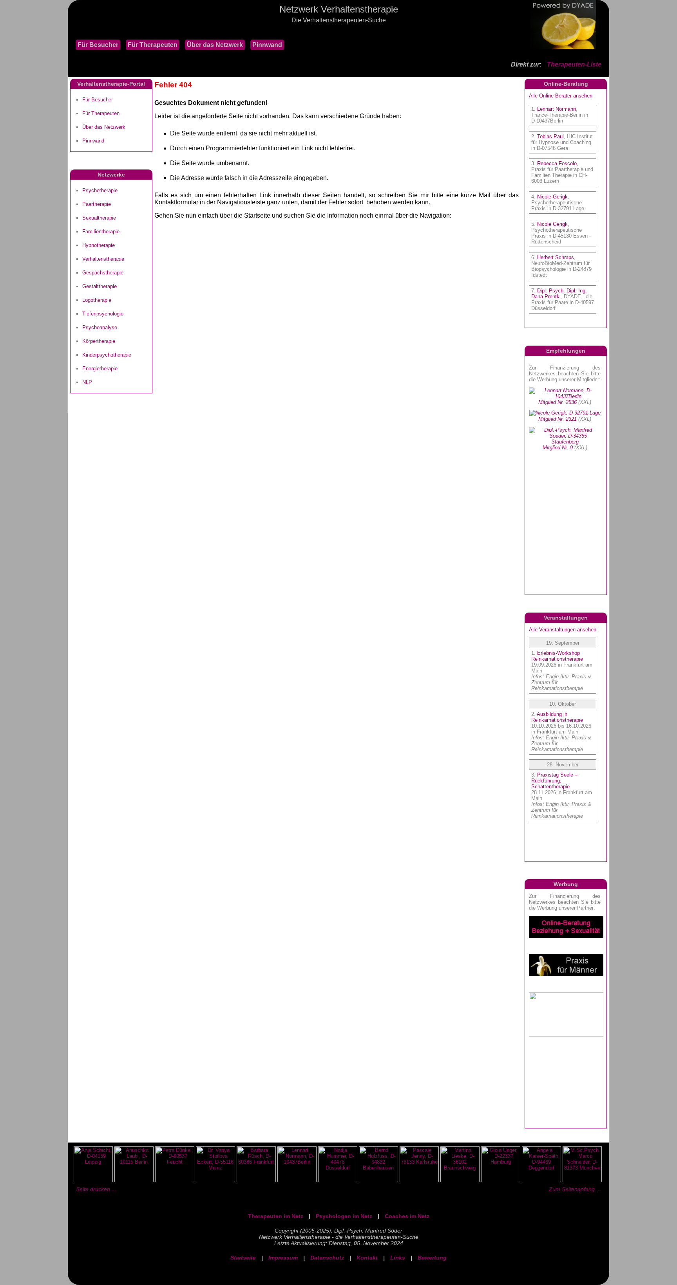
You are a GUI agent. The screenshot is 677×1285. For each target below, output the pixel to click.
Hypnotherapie (98, 245)
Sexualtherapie (99, 218)
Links (397, 1257)
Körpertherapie (98, 341)
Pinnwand (267, 44)
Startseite (243, 1257)
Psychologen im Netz (344, 1216)
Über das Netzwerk (215, 44)
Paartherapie (96, 204)
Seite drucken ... (96, 1189)
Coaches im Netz (407, 1216)
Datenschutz (327, 1257)
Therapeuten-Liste (574, 64)
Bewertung (432, 1257)
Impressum (283, 1257)
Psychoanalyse (99, 327)
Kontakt (367, 1257)
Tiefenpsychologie (102, 314)
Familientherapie (100, 231)
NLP (87, 382)
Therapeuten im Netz (275, 1216)
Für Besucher (98, 44)
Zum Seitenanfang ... (575, 1189)
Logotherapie (96, 300)
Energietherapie (100, 368)
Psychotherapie (100, 190)
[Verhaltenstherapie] (72, 31)
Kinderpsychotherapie (106, 355)
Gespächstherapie (102, 273)
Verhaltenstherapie (103, 259)
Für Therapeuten (152, 44)
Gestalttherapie (99, 286)
